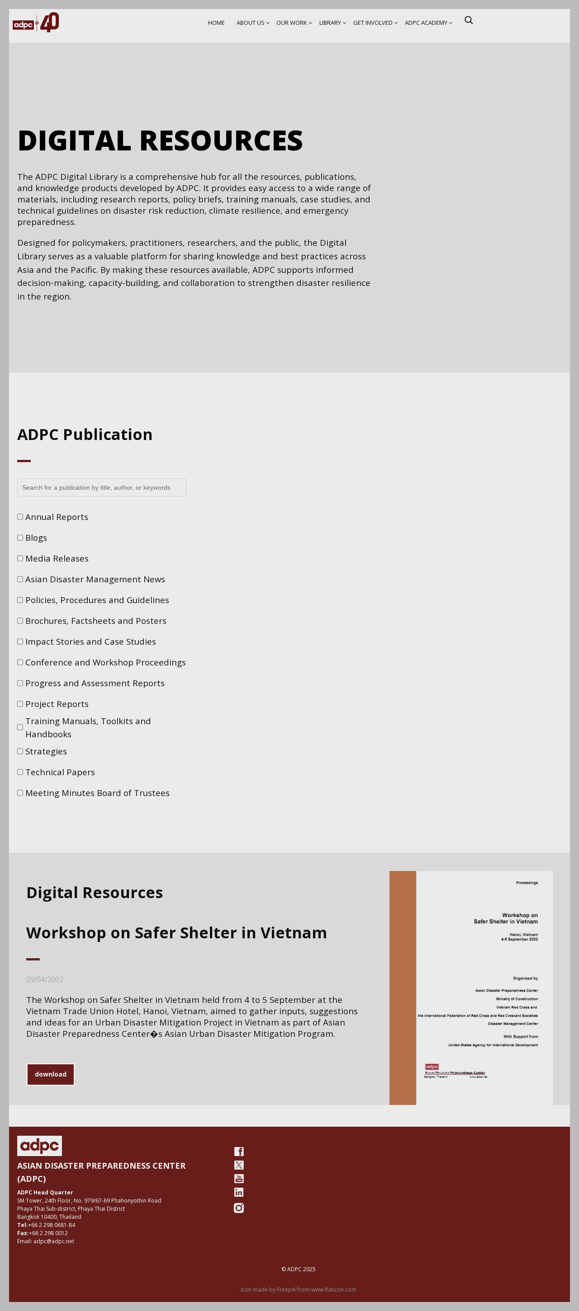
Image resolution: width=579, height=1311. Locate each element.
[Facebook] (239, 1151)
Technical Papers (60, 771)
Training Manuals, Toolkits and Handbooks (88, 727)
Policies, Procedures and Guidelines (97, 599)
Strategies (46, 751)
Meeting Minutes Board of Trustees (97, 792)
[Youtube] (239, 1178)
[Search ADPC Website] (468, 19)
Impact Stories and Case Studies (90, 641)
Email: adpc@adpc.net (45, 1241)
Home (216, 23)
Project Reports (57, 703)
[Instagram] (239, 1208)
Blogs (36, 537)
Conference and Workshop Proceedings (105, 662)
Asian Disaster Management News (95, 579)
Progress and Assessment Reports (95, 682)
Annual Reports (56, 516)
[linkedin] (239, 1192)
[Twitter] (239, 1165)
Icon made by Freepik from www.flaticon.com (298, 1289)
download (50, 1074)
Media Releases (57, 558)
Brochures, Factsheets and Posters (95, 620)
